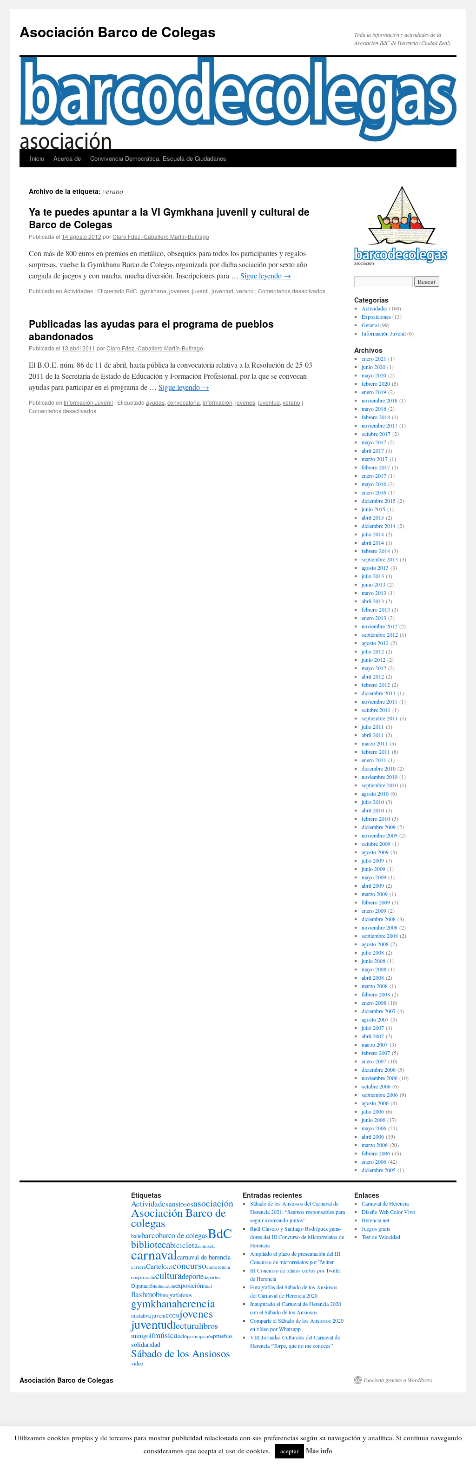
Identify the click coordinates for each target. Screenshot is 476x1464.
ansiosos (181, 1203)
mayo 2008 (374, 969)
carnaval (154, 1254)
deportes (212, 1277)
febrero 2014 (376, 550)
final (207, 1286)
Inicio (37, 158)
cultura (168, 1275)
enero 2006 (374, 1161)
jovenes (179, 291)
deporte (193, 1276)
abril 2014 (373, 542)
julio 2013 (373, 576)
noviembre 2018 (379, 400)
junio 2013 (373, 584)
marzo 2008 (375, 985)
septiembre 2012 (380, 634)
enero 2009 (374, 910)
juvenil (200, 291)
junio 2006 (373, 1119)
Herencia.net (375, 1220)
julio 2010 (373, 801)
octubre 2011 (376, 709)
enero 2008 (374, 1002)
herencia (196, 1303)
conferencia (218, 1267)
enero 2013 (374, 617)
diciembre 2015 (379, 500)
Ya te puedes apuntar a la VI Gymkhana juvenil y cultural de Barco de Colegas (169, 217)
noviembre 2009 (379, 835)
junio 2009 (373, 868)
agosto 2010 (375, 793)
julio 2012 (373, 651)
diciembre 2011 (379, 693)
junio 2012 (373, 659)
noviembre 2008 (379, 927)
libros (208, 1325)
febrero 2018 (376, 417)
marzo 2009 (375, 893)
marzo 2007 (375, 1044)
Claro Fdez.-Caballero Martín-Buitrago (160, 236)
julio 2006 (373, 1111)
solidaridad (145, 1344)
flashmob (145, 1294)
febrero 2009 (376, 902)
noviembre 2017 (379, 425)
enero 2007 (374, 1061)
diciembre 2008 (379, 919)
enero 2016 (374, 492)
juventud (222, 291)
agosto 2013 (375, 567)
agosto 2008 (375, 944)
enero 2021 (374, 358)
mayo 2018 (374, 408)
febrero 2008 (376, 994)
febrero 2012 (376, 684)
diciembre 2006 (379, 1069)
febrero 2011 (376, 751)
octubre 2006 (376, 1086)
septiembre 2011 (380, 718)
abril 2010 (373, 810)
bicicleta (184, 1245)
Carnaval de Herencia (385, 1203)
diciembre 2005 (379, 1170)
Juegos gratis (376, 1228)
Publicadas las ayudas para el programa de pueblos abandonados (151, 330)
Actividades (78, 291)
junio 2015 (373, 509)
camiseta (207, 1246)
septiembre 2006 (380, 1094)
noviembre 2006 (379, 1078)
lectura (186, 1325)
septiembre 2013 (380, 559)
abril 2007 (373, 1036)
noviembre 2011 (379, 701)
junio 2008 (373, 960)
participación (200, 1336)
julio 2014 (373, 534)
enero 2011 (374, 760)
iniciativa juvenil (149, 1315)
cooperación (143, 1277)
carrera (138, 1267)
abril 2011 (373, 735)
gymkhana (153, 291)
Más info (319, 1450)
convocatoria (183, 402)
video (137, 1363)
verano (245, 291)
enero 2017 (374, 475)
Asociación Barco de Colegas (118, 31)
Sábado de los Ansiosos (180, 1353)
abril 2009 (373, 885)
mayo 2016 (374, 484)
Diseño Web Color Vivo (388, 1211)
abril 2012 (373, 676)
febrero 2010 (376, 818)
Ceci (167, 1267)
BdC (131, 291)
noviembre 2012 (379, 626)
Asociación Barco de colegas (178, 1217)
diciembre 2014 (379, 525)
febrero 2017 (376, 467)
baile (136, 1236)
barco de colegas (183, 1235)
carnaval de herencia (204, 1257)
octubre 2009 (376, 843)
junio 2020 (373, 366)
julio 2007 (373, 1027)
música (166, 1334)
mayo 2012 (374, 668)
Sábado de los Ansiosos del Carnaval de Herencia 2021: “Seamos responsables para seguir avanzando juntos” (297, 1212)
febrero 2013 (376, 609)
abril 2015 (373, 517)
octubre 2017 (376, 433)
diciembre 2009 (379, 827)
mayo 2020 (374, 375)
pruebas (222, 1336)
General (370, 325)
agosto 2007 (375, 1019)
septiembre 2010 (380, 785)
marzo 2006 (375, 1144)
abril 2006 (373, 1136)
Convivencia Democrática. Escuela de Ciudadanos (158, 158)
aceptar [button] (289, 1451)
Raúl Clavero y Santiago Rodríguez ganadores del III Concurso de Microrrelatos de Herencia (297, 1237)
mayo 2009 (374, 877)
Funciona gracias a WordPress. (399, 1380)
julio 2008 (373, 952)
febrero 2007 (376, 1052)
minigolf (142, 1335)
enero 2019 (374, 392)
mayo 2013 (374, 592)
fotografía (170, 1295)
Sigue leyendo (265, 275)
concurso (189, 1265)
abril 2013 (373, 601)
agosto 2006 (375, 1103)
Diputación (143, 1285)
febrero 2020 (376, 383)
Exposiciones (376, 316)
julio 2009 (373, 860)
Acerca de (67, 158)
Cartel (154, 1266)
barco (150, 1235)
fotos (186, 1295)
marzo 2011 (375, 743)
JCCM (173, 1315)
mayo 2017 (374, 442)
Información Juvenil (88, 402)
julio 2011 (373, 726)
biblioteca (150, 1244)
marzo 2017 (375, 458)
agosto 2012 (375, 642)
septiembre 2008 (380, 935)
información (217, 402)
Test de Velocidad (381, 1236)
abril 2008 (373, 977)
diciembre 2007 (379, 1011)
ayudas (155, 402)
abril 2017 (373, 450)
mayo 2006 (374, 1128)
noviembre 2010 (379, 776)
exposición (189, 1285)
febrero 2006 (376, 1153)
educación (165, 1286)
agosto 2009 (375, 852)
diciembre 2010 (379, 768)
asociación (213, 1203)
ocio (182, 1335)
